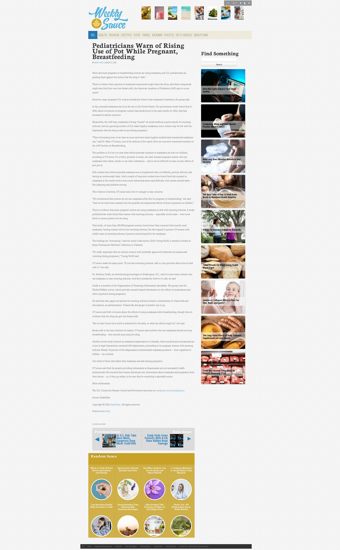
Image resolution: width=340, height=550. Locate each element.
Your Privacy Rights (131, 546)
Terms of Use (158, 546)
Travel (146, 35)
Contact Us (118, 546)
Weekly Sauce (99, 62)
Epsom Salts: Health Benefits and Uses (128, 469)
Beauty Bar (201, 35)
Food (137, 35)
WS (93, 35)
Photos (169, 35)
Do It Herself (184, 35)
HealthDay (115, 404)
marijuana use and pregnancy (170, 390)
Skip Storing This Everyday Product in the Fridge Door (154, 507)
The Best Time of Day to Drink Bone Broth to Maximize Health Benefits (220, 196)
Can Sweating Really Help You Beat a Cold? (101, 505)
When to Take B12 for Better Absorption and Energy (101, 470)
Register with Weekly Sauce (103, 546)
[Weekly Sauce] (112, 18)
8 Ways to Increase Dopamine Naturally (222, 229)
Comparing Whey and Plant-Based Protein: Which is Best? (219, 125)
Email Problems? (171, 546)
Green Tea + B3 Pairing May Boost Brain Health (181, 507)
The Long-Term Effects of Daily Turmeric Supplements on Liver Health (222, 337)
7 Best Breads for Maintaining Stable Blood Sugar (220, 266)
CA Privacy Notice (145, 546)
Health (102, 35)
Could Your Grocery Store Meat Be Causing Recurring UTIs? (219, 372)
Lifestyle (126, 35)
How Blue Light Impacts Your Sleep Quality (219, 90)
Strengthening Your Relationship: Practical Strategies (128, 507)
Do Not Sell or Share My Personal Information (194, 546)
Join (227, 3)
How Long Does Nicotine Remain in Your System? (222, 160)
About (234, 3)
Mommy (157, 35)
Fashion (114, 35)
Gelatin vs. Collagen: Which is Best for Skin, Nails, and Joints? (221, 301)
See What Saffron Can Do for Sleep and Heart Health (154, 470)
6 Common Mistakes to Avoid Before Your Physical (181, 470)
